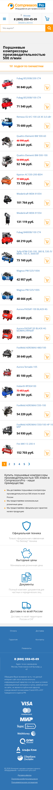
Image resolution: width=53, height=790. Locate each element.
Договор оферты (25, 775)
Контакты (40, 639)
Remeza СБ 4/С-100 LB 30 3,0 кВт (34, 116)
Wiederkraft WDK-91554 (29, 212)
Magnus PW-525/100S (28, 289)
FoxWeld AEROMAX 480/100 (31, 347)
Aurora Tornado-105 (27, 366)
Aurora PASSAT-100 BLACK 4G (32, 309)
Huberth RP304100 (26, 386)
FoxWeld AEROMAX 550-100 (31, 405)
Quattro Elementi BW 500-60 (31, 136)
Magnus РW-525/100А (28, 270)
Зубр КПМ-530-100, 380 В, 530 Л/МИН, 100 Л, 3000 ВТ (34, 252)
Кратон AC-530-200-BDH (30, 174)
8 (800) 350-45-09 (25, 19)
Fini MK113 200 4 (26, 443)
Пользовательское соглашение (24, 782)
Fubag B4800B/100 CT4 (29, 232)
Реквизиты (26, 648)
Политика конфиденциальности (24, 778)
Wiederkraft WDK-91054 (29, 193)
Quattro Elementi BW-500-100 (32, 155)
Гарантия (13, 639)
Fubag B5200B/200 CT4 (29, 78)
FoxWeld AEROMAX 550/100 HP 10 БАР (35, 425)
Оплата (13, 630)
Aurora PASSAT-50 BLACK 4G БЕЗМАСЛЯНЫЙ (31, 329)
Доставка (40, 630)
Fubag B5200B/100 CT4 (29, 97)
